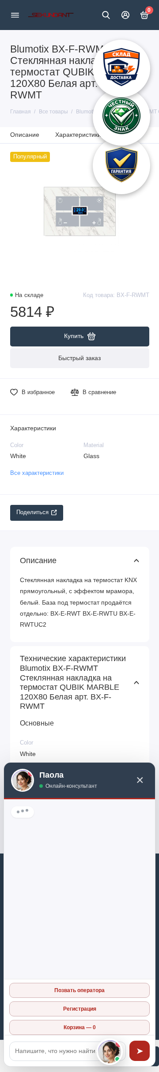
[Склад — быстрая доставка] (121, 68)
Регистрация (79, 1009)
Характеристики (78, 134)
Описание (24, 134)
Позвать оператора (79, 990)
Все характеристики (37, 473)
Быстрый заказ (79, 357)
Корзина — (80, 1027)
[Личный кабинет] (125, 15)
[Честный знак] (121, 117)
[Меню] (15, 15)
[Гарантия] (121, 165)
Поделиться (32, 512)
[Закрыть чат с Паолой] (109, 1051)
